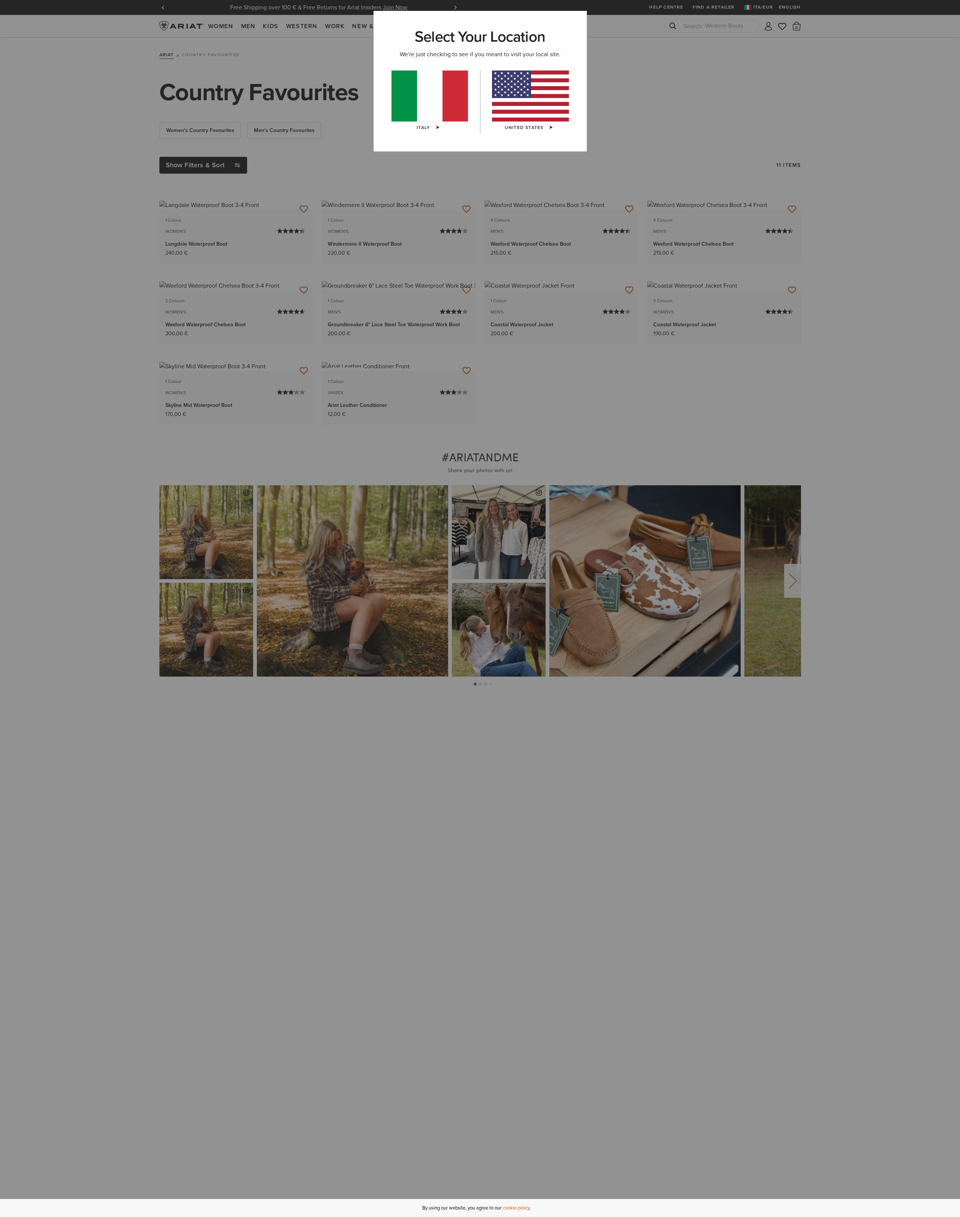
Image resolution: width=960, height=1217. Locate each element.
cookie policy (516, 1207)
